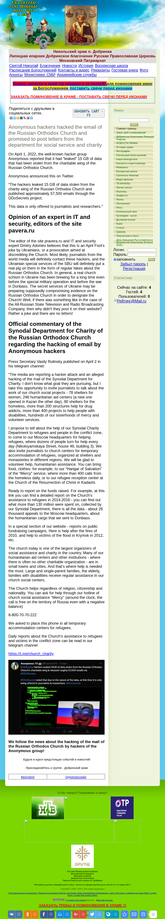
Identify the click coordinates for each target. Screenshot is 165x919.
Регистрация (134, 268)
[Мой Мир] (21, 118)
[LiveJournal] (24, 118)
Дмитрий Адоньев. (104, 900)
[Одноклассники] (18, 118)
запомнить (125, 259)
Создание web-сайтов (76, 900)
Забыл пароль (133, 264)
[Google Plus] (28, 118)
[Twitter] (14, 118)
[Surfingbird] (31, 118)
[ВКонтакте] (11, 118)
